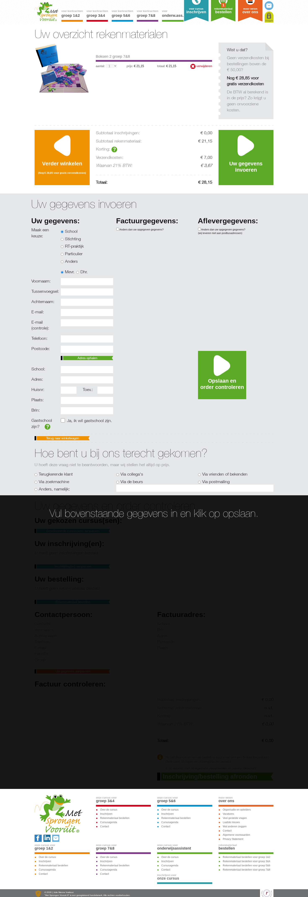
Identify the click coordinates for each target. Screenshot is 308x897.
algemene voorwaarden (211, 768)
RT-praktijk (74, 246)
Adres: (37, 379)
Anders (71, 261)
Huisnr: (37, 389)
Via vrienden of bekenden (224, 474)
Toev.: (88, 389)
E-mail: (37, 311)
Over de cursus (108, 809)
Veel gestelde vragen (235, 818)
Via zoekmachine (54, 481)
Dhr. (84, 271)
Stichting (73, 238)
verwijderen (203, 66)
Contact (104, 826)
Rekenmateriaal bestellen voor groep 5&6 (246, 865)
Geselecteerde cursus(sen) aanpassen (73, 531)
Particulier (74, 253)
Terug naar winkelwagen (62, 438)
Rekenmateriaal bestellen (73, 602)
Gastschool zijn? (41, 423)
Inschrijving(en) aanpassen (72, 566)
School (71, 231)
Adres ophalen (87, 358)
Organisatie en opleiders (237, 809)
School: (38, 368)
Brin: (35, 410)
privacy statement (244, 768)
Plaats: (37, 399)
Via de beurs (131, 481)
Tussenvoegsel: (44, 291)
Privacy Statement (233, 839)
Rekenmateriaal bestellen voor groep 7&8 (246, 869)
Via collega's (131, 474)
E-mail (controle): (40, 325)
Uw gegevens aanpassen (73, 671)
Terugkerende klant (56, 474)
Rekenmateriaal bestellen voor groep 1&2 (246, 857)
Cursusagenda (108, 822)
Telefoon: (39, 338)
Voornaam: (41, 281)
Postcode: (40, 348)
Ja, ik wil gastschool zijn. (89, 420)
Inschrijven (106, 813)
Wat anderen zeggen (235, 826)
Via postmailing (216, 481)
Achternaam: (42, 301)
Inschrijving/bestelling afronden (210, 776)
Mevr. (70, 271)
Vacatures (228, 813)
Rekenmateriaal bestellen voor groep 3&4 (246, 861)
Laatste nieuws (231, 822)
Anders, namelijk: (54, 488)
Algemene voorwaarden (236, 834)
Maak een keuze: (40, 232)
